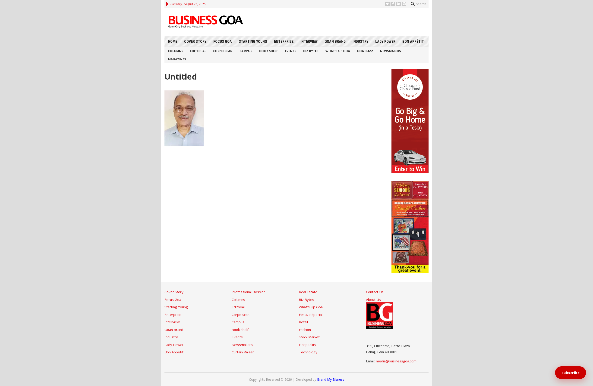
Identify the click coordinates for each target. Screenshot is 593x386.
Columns (175, 51)
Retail (303, 322)
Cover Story (195, 41)
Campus (246, 51)
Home (172, 41)
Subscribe (570, 372)
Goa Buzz (365, 51)
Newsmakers (390, 51)
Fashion (305, 329)
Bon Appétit (413, 41)
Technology (308, 352)
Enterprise (283, 41)
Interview (309, 41)
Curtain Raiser (243, 352)
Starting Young (253, 41)
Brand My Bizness (330, 379)
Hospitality (307, 344)
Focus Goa (222, 41)
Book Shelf (268, 51)
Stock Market (309, 337)
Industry (360, 41)
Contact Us (375, 292)
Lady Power (385, 41)
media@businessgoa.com (396, 361)
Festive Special (310, 314)
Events (290, 51)
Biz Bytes (311, 51)
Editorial (198, 51)
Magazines (177, 59)
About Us (373, 299)
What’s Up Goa (337, 51)
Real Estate (308, 292)
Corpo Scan (223, 51)
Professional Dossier (248, 292)
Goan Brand (335, 41)
